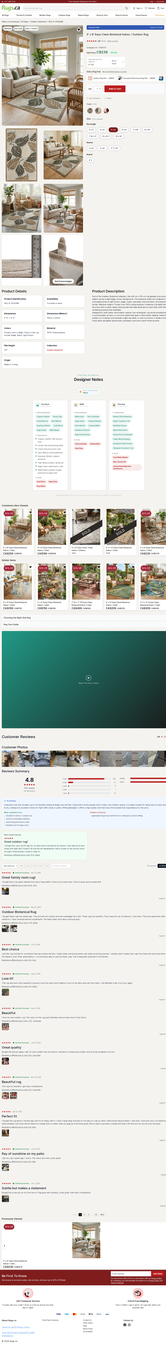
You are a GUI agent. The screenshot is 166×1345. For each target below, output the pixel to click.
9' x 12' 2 (106, 136)
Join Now (157, 1274)
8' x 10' (147, 130)
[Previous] (4, 532)
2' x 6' (91, 148)
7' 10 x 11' (92, 136)
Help (151, 1)
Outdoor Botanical (38, 21)
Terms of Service (117, 1283)
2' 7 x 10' (114, 148)
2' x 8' (102, 148)
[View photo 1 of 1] (5, 891)
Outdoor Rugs (64, 15)
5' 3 (90, 160)
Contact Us (87, 1320)
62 (96, 1215)
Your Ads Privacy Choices (14, 1332)
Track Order (160, 1)
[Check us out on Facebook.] (125, 1324)
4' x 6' (102, 130)
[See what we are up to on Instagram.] (129, 1324)
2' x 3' (91, 130)
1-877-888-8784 (9, 1)
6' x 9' (124, 130)
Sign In (139, 8)
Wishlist (151, 8)
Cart (162, 8)
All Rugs (5, 15)
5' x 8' (113, 130)
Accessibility (87, 1332)
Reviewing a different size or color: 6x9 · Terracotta (21, 1055)
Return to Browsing (10, 21)
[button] (79, 29)
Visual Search (141, 15)
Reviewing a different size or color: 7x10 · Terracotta (21, 1021)
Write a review (112, 41)
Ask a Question (94, 98)
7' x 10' (135, 130)
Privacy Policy (156, 1278)
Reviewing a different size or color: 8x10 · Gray (19, 885)
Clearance (159, 15)
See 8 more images (63, 281)
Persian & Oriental (24, 15)
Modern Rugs (45, 15)
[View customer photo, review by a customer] (26, 759)
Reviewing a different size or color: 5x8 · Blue (19, 1127)
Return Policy (88, 1329)
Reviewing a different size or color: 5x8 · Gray (19, 960)
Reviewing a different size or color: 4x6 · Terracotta (21, 1090)
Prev (75, 1215)
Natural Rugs (83, 15)
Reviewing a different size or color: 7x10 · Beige (20, 923)
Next (102, 1215)
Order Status (88, 1323)
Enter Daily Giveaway (50, 1320)
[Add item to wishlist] (30, 512)
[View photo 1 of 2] (5, 928)
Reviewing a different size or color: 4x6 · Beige (19, 986)
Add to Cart (115, 88)
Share (109, 98)
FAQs (85, 1326)
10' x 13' (119, 136)
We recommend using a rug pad (114, 72)
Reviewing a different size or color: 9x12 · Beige (22, 855)
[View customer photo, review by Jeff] (10, 759)
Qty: (90, 89)
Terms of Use (8, 1327)
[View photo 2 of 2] (13, 928)
